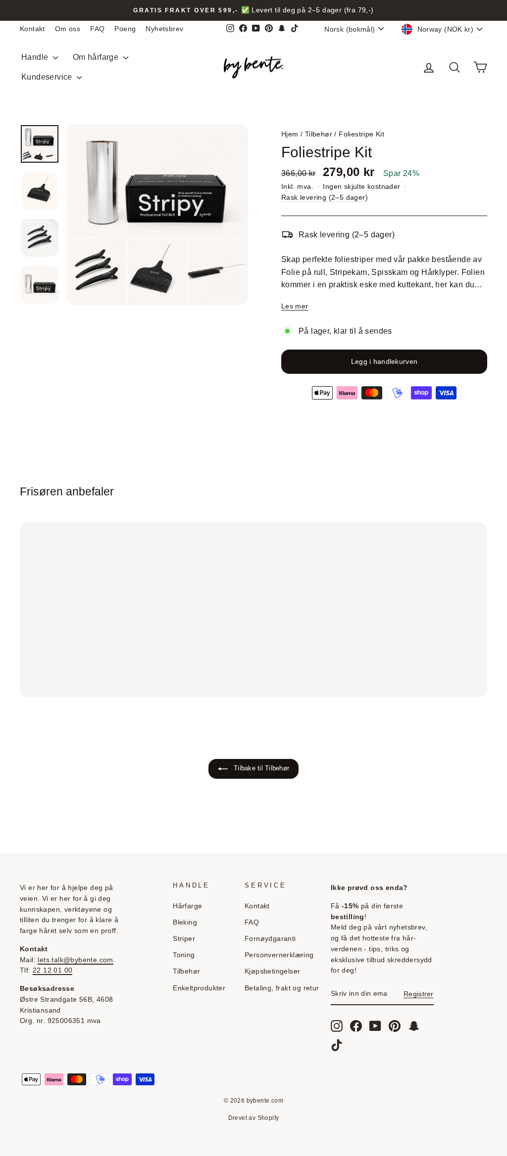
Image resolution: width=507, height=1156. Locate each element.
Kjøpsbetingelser (272, 971)
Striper (184, 938)
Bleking (185, 922)
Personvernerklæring (279, 955)
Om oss (67, 29)
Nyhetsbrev (164, 29)
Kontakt (32, 29)
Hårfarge (187, 906)
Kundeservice (47, 77)
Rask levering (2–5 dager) (324, 197)
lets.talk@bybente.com (75, 960)
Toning (184, 955)
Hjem (290, 134)
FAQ (97, 29)
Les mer (294, 306)
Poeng (125, 29)
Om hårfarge (97, 57)
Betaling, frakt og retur (282, 988)
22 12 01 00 (52, 970)
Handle (36, 57)
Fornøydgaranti (270, 938)
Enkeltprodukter (199, 988)
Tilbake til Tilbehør (260, 768)
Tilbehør (318, 134)
